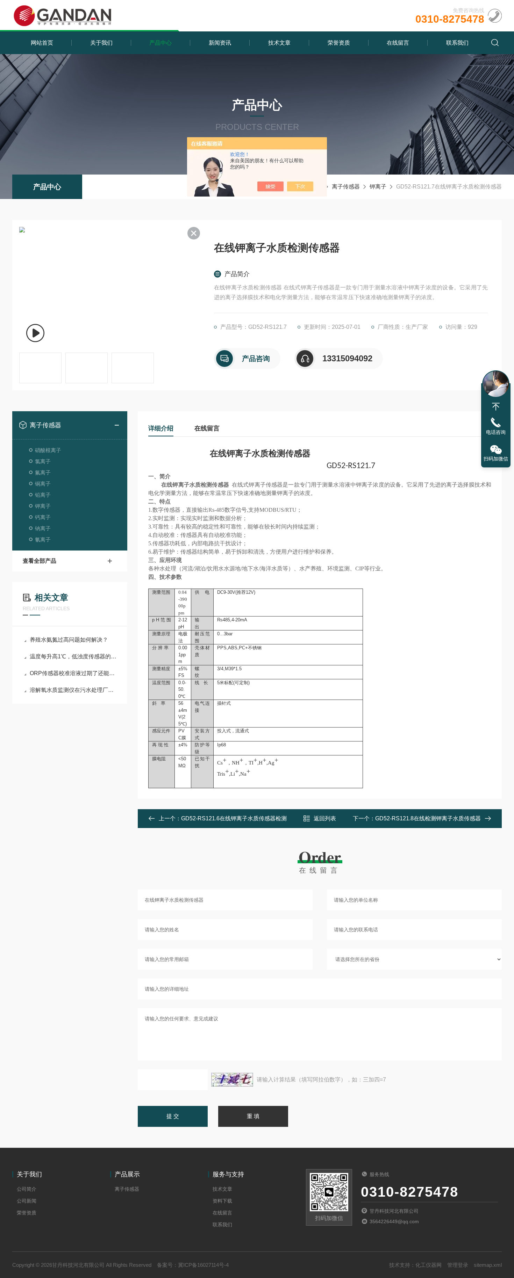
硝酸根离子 (48, 450)
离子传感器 (346, 187)
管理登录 (457, 1265)
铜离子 (43, 484)
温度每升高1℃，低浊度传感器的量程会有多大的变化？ (73, 656)
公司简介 (26, 1189)
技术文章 (279, 43)
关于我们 (101, 43)
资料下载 (222, 1201)
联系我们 (457, 43)
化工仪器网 (428, 1265)
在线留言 (398, 43)
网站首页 (42, 43)
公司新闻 (26, 1201)
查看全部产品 (39, 561)
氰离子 (43, 539)
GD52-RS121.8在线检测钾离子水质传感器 (428, 818)
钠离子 (43, 528)
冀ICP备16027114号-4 (203, 1265)
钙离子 (43, 517)
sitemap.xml (488, 1265)
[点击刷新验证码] (232, 1080)
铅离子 (43, 495)
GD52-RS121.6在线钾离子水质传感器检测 (234, 818)
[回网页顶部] (496, 407)
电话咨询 (496, 432)
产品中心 (160, 43)
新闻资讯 (220, 43)
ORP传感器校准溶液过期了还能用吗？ (73, 673)
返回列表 (325, 818)
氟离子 (43, 472)
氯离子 (43, 461)
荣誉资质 (339, 43)
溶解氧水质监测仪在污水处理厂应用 (73, 690)
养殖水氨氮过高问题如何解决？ (69, 640)
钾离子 (378, 187)
